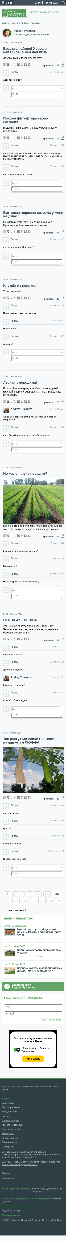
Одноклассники (53, 1188)
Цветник (6, 1116)
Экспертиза (8, 1133)
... (29, 894)
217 (16, 900)
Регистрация (51, 2)
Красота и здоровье (12, 1124)
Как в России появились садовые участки (39, 951)
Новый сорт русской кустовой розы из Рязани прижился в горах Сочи (39, 932)
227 (42, 900)
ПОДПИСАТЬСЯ (51, 1019)
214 (38, 894)
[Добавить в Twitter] (25, 64)
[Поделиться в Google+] (8, 64)
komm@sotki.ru (54, 1220)
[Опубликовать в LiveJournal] (15, 64)
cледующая (59, 901)
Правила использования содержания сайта (31, 1163)
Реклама (6, 1173)
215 (47, 894)
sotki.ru (5, 23)
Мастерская (8, 1146)
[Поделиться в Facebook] (4, 64)
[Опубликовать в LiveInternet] (11, 64)
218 (25, 900)
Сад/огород (8, 1103)
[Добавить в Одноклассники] (22, 64)
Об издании (8, 1178)
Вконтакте (37, 1188)
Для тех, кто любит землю (44, 12)
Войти (38, 2)
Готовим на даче (10, 1120)
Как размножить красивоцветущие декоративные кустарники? (39, 969)
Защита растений (11, 1107)
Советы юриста (10, 1138)
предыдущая (7, 894)
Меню (8, 2)
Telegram (37, 1191)
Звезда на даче (10, 1111)
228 (51, 900)
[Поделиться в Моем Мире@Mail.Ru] (18, 64)
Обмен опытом (9, 1142)
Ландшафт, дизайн (11, 1129)
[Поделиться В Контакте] (29, 64)
